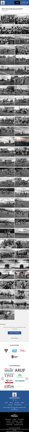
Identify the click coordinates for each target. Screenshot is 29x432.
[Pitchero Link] (14, 416)
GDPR (21, 421)
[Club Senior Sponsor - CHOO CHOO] (20, 375)
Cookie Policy (9, 424)
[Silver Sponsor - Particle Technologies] (20, 381)
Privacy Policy (19, 422)
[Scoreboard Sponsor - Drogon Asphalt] (9, 381)
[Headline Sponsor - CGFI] (9, 375)
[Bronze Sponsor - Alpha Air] (9, 370)
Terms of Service (10, 422)
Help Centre (8, 419)
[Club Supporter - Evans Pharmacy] (20, 386)
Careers (8, 421)
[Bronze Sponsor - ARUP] (20, 370)
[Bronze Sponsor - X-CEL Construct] (9, 386)
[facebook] (13, 400)
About (14, 419)
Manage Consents (18, 424)
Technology (15, 421)
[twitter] (15, 400)
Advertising (21, 419)
